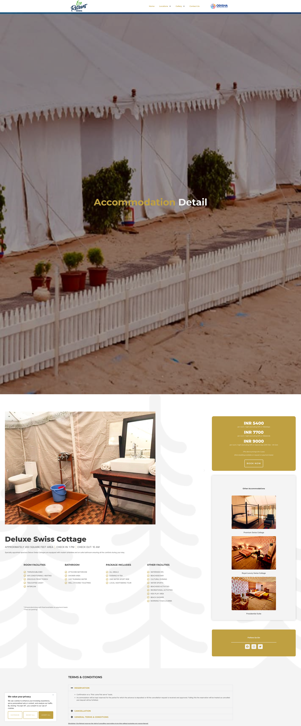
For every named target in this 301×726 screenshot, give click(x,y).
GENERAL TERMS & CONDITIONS (91, 717)
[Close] (54, 694)
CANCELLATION (82, 711)
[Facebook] (247, 646)
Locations (163, 6)
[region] (30, 707)
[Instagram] (253, 646)
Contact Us (195, 6)
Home (151, 6)
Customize (15, 715)
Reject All (30, 715)
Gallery (179, 6)
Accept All (46, 715)
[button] (7, 470)
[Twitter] (260, 646)
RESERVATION (81, 688)
